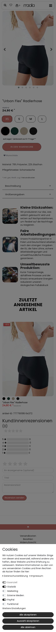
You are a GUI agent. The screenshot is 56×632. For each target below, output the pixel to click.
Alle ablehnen (28, 627)
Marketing (12, 591)
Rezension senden (14, 497)
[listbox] (28, 359)
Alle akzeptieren (28, 614)
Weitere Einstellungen (14, 608)
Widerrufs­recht (28, 542)
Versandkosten (28, 177)
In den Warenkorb (22, 146)
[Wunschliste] (10, 5)
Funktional (12, 604)
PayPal (10, 599)
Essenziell (12, 582)
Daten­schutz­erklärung (16, 575)
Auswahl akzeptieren (28, 620)
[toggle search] (5, 5)
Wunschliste (11, 155)
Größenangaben (14, 194)
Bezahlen (28, 539)
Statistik (11, 586)
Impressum (37, 575)
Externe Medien (15, 595)
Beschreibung (13, 185)
